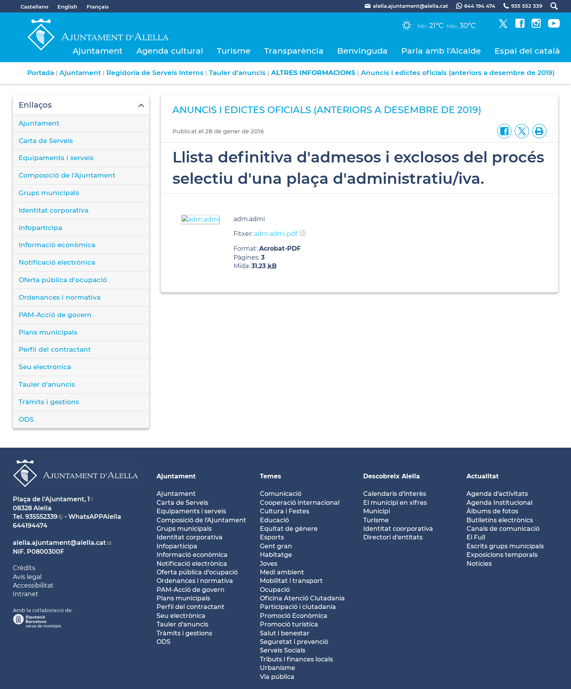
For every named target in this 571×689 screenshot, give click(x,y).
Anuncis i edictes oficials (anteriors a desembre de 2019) (458, 73)
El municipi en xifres (395, 502)
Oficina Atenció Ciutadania (302, 598)
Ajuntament (98, 51)
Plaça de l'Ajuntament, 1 (51, 499)
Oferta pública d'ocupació (63, 280)
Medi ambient (282, 572)
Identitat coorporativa (398, 528)
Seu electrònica (45, 367)
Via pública (277, 676)
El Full (476, 537)
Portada (40, 73)
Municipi (376, 511)
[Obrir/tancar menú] (81, 105)
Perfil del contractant (55, 349)
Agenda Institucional (500, 502)
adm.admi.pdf (275, 233)
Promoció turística (289, 624)
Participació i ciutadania (298, 607)
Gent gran (276, 546)
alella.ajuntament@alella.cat (59, 542)
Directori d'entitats (393, 537)
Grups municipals (49, 193)
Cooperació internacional (299, 502)
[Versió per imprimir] (538, 130)
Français (98, 6)
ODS (26, 419)
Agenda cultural (169, 51)
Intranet (25, 594)
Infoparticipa (40, 228)
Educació (274, 520)
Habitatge (276, 554)
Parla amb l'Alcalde (441, 51)
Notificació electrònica (57, 262)
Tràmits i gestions (49, 402)
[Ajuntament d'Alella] (75, 493)
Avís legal (27, 577)
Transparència (294, 51)
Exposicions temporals (502, 554)
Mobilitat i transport (291, 580)
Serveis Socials (282, 650)
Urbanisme (277, 668)
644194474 (30, 525)
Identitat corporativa (54, 210)
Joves (268, 563)
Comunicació (280, 493)
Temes (270, 476)
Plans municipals (48, 332)
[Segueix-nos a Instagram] (536, 26)
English (67, 6)
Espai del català (527, 51)
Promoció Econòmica (293, 615)
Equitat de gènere (289, 528)
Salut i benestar (285, 633)
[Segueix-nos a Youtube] (554, 26)
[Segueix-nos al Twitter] (503, 26)
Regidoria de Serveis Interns (155, 73)
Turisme (234, 51)
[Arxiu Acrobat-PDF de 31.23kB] (200, 219)
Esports (272, 537)
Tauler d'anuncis (237, 73)
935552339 (41, 516)
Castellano (34, 6)
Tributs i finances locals (296, 659)
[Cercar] (550, 6)
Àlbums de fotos (492, 511)
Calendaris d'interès (394, 493)
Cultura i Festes (284, 511)
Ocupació (275, 589)
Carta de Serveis (46, 141)
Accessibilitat (33, 585)
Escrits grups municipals (505, 546)
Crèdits (24, 568)
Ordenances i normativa (60, 297)
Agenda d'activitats (497, 493)
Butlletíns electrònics (500, 520)
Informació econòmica (57, 245)
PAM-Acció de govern (55, 315)
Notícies (479, 563)
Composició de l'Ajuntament (67, 175)
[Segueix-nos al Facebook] (520, 26)
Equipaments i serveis (56, 158)
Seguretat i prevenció (294, 641)
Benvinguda (362, 51)
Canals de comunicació (503, 528)
